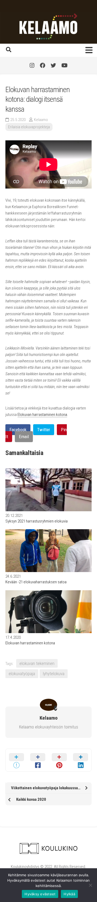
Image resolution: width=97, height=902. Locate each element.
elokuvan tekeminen (36, 663)
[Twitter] (53, 65)
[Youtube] (64, 65)
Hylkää (69, 894)
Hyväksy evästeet (40, 894)
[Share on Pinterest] (59, 760)
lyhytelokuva (53, 673)
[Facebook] (42, 65)
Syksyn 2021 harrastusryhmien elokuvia (36, 521)
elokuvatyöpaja (22, 673)
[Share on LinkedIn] (81, 760)
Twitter (43, 429)
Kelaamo (41, 119)
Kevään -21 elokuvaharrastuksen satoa (36, 582)
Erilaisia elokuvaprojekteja (29, 127)
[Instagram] (32, 65)
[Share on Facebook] (38, 760)
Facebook (17, 429)
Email (24, 436)
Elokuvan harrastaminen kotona (42, 414)
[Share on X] (16, 760)
